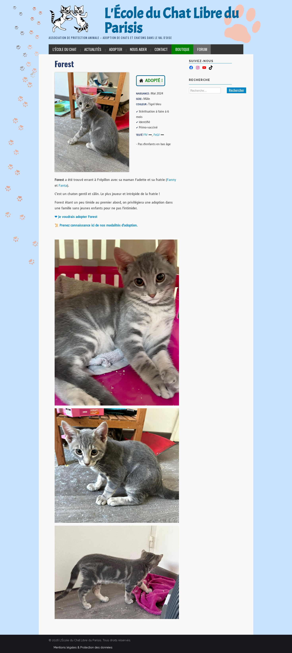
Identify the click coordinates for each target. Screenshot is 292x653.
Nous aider (138, 49)
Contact (161, 49)
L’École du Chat (64, 49)
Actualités (92, 49)
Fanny (171, 180)
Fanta (63, 185)
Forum (202, 49)
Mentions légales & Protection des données (83, 647)
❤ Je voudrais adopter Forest (76, 217)
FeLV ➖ (159, 135)
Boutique (182, 49)
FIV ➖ (147, 135)
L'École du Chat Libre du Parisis (171, 20)
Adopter (115, 49)
